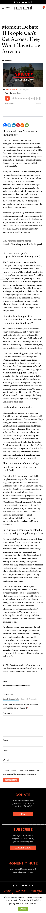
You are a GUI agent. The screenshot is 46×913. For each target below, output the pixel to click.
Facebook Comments (29, 699)
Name (6, 740)
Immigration (7, 685)
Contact (8, 890)
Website (6, 760)
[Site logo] (23, 7)
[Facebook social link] (14, 2)
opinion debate (24, 685)
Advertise (21, 890)
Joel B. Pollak (12, 90)
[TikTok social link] (31, 2)
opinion (15, 685)
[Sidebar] (3, 276)
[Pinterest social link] (26, 2)
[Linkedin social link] (28, 2)
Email (6, 750)
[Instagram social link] (20, 2)
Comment (8, 713)
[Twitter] (9, 125)
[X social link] (17, 2)
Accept (23, 909)
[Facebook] (5, 125)
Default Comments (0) (11, 699)
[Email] (27, 125)
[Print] (22, 125)
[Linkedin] (14, 125)
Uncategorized (7, 60)
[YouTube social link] (23, 2)
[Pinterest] (18, 125)
